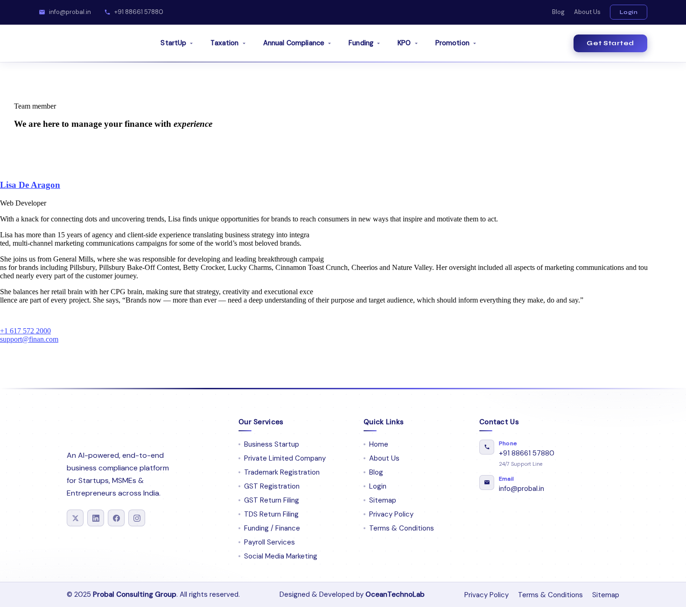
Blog (558, 12)
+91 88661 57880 (138, 12)
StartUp (173, 43)
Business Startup (271, 444)
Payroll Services (269, 542)
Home (378, 444)
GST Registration (272, 486)
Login (629, 11)
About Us (587, 12)
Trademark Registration (282, 472)
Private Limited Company (285, 458)
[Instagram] (136, 518)
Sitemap (382, 500)
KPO (404, 43)
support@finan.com (29, 339)
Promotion (452, 43)
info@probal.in (70, 12)
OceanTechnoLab (395, 594)
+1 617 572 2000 (25, 331)
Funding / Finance (272, 528)
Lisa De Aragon (30, 185)
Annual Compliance (293, 43)
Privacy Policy (391, 514)
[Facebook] (116, 518)
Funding (361, 43)
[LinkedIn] (95, 518)
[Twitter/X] (75, 518)
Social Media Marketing (280, 556)
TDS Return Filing (271, 514)
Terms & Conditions (401, 528)
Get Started (610, 43)
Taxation (224, 43)
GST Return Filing (271, 500)
